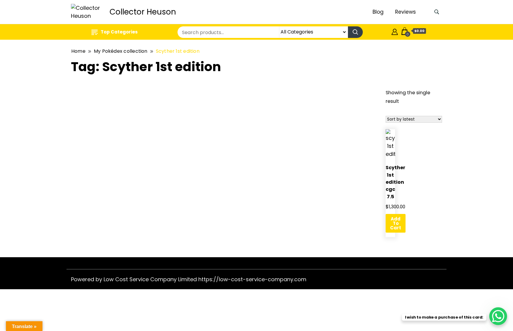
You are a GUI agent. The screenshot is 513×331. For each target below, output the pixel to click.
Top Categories (119, 32)
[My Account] (395, 31)
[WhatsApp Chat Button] (498, 316)
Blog (378, 11)
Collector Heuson (143, 12)
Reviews (405, 11)
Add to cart (395, 223)
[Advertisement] (220, 130)
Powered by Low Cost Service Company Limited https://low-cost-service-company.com (188, 279)
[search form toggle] (436, 12)
